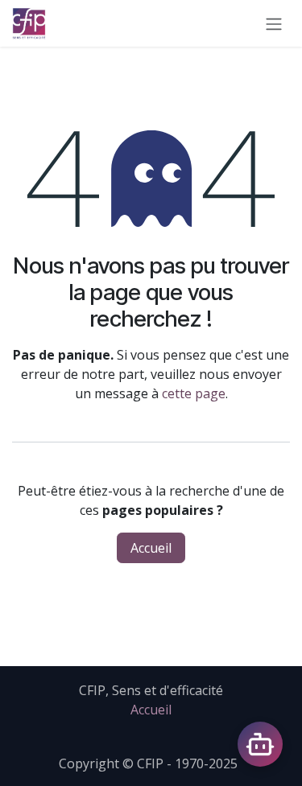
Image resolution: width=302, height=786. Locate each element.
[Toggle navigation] (274, 23)
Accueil (151, 548)
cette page (193, 393)
